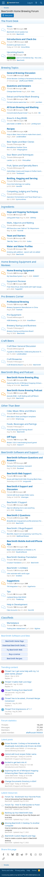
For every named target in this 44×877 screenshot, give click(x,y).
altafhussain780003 (26, 81)
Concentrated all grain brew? (17, 113)
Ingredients (7, 206)
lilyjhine (37, 628)
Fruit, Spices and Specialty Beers (22, 165)
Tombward (20, 173)
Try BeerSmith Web (14, 650)
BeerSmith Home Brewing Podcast (24, 390)
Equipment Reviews (16, 281)
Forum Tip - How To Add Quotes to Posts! (22, 804)
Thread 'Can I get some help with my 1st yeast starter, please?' (22, 672)
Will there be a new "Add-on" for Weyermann (23, 228)
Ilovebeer (20, 468)
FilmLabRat (26, 160)
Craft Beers (7, 340)
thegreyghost (22, 149)
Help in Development (17, 604)
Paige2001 (19, 289)
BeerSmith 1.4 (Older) (17, 567)
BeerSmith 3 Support (17, 502)
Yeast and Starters (16, 235)
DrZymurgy (20, 419)
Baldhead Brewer (23, 536)
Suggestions (13, 580)
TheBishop (20, 599)
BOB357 (36, 276)
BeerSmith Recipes (14, 658)
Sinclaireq (18, 510)
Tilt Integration (12, 586)
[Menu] (3, 2)
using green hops (13, 218)
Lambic (9, 160)
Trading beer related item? (16, 628)
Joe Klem (39, 102)
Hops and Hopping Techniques (22, 212)
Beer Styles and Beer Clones (20, 141)
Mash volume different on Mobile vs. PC (21, 550)
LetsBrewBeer (21, 137)
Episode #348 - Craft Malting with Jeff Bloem (23, 396)
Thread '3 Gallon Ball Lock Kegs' (18, 682)
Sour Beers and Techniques (20, 154)
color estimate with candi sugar (18, 573)
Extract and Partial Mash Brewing (23, 96)
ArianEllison (31, 320)
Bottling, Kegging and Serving (22, 178)
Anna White (25, 47)
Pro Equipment (14, 314)
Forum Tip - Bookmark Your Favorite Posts (23, 796)
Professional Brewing (18, 301)
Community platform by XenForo (21, 875)
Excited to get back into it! (16, 45)
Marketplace (13, 622)
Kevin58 (20, 230)
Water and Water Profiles (20, 246)
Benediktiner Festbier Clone (17, 147)
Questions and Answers (19, 85)
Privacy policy (20, 870)
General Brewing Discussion (21, 73)
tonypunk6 (27, 481)
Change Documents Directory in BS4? (20, 781)
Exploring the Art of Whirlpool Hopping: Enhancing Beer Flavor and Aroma (21, 771)
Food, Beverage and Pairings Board (19, 429)
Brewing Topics (9, 67)
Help (28, 870)
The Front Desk (9, 21)
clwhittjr (33, 218)
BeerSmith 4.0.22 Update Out (17, 32)
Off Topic (11, 436)
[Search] (41, 2)
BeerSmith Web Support (19, 473)
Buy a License (14, 654)
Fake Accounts (12, 610)
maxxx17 (20, 445)
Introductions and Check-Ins (21, 39)
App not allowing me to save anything (20, 508)
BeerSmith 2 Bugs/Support (20, 528)
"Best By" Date (12, 241)
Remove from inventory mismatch (19, 466)
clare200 (19, 186)
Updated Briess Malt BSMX (16, 597)
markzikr (19, 309)
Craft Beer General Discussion (21, 346)
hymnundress (21, 199)
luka (32, 91)
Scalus (29, 241)
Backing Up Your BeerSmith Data (19, 812)
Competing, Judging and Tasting (22, 191)
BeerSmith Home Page (14, 641)
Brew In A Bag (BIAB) (17, 118)
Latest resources (9, 792)
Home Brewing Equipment (20, 270)
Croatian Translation (14, 563)
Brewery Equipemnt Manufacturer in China (22, 307)
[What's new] (36, 2)
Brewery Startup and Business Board (20, 331)
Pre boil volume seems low (16, 102)
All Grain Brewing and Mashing (22, 107)
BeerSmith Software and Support (19, 452)
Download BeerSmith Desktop (14, 645)
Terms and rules (7, 870)
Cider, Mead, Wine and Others (21, 411)
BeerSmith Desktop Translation (22, 557)
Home (34, 870)
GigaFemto (32, 586)
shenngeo (24, 497)
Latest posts (7, 739)
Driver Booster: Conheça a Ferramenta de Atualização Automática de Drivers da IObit (23, 744)
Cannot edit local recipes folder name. (20, 495)
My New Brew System (15, 276)
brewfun (19, 576)
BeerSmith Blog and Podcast (17, 372)
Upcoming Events (15, 52)
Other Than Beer (10, 405)
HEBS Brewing (12, 320)
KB (39, 113)
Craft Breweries (14, 359)
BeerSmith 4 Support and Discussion (18, 759)
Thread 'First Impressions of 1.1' (18, 709)
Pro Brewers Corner (12, 296)
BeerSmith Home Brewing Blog (23, 377)
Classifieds (7, 617)
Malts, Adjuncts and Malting (20, 222)
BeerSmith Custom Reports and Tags (20, 836)
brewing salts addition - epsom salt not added (23, 252)
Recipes (11, 128)
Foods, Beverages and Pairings (22, 424)
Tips (9, 591)
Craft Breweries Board (15, 365)
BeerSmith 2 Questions (18, 515)
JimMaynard (36, 124)
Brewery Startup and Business (21, 325)
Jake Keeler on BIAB (14, 124)
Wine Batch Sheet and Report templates (21, 416)
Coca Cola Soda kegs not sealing (18, 184)
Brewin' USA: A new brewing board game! (22, 442)
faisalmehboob (21, 552)
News (9, 26)
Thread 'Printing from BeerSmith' (19, 690)
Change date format (14, 91)
